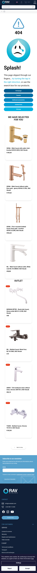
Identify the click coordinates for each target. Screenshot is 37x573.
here (32, 558)
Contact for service (7, 531)
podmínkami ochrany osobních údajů (25, 474)
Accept (27, 568)
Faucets (18, 95)
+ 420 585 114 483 (10, 507)
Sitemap (18, 109)
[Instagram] (7, 511)
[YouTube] (12, 511)
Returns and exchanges (8, 552)
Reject (10, 568)
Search (33, 7)
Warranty (4, 534)
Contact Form (10, 517)
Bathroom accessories (18, 100)
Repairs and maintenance (8, 537)
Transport (4, 550)
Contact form (18, 104)
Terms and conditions (7, 547)
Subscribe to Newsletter (9, 479)
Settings (18, 563)
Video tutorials (5, 539)
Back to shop (20, 447)
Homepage (18, 90)
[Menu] (35, 2)
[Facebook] (3, 511)
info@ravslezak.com (10, 503)
